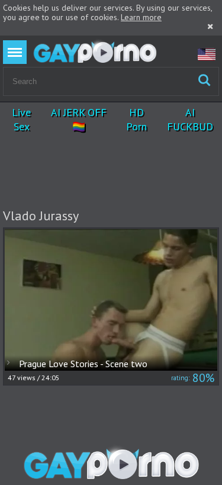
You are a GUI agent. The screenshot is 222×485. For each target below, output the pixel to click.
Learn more (141, 17)
